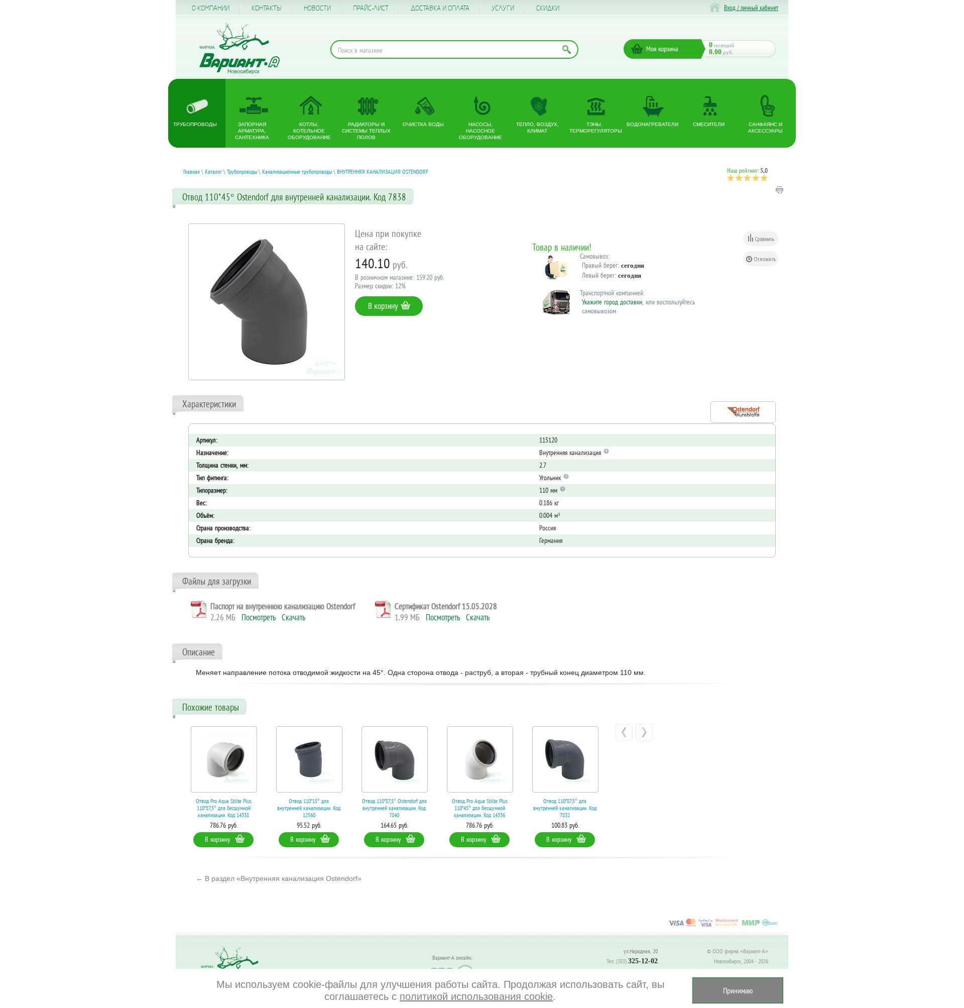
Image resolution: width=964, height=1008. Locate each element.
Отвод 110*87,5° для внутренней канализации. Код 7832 (533, 808)
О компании (210, 8)
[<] (624, 732)
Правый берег (600, 265)
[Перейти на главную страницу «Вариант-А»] (234, 968)
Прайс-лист (371, 8)
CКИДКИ (547, 8)
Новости (317, 8)
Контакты (267, 8)
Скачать (293, 617)
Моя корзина (662, 48)
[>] (644, 732)
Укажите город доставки (612, 301)
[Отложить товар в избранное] (760, 258)
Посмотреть (259, 617)
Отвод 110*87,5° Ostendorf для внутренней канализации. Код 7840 (362, 808)
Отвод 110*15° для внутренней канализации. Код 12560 (277, 808)
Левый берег (598, 275)
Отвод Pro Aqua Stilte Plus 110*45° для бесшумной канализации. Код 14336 (448, 808)
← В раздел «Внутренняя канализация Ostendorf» (279, 878)
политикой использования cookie (476, 996)
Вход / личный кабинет (751, 8)
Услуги (503, 8)
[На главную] (239, 48)
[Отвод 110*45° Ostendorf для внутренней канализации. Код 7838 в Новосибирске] (266, 301)
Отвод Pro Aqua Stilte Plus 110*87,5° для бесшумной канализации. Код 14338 (192, 808)
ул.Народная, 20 (641, 951)
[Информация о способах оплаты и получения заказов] (723, 926)
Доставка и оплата (440, 8)
